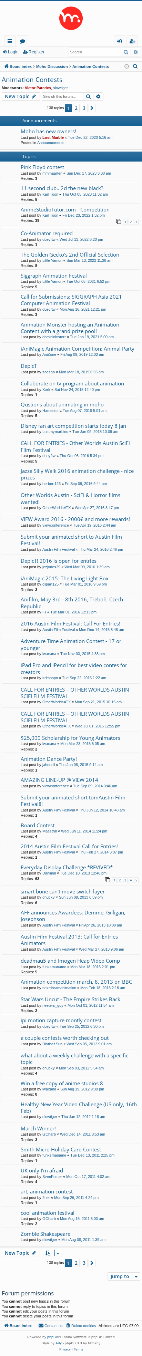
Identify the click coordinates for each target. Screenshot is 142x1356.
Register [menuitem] (134, 42)
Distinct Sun (52, 1044)
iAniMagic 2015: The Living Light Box (65, 578)
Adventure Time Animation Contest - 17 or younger (71, 644)
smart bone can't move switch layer (63, 891)
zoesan (48, 372)
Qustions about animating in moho (62, 404)
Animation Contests (32, 79)
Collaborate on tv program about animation (72, 383)
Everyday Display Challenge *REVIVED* (67, 867)
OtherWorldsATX (56, 508)
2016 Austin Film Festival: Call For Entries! (70, 623)
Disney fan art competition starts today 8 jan (73, 425)
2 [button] (76, 108)
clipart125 (50, 584)
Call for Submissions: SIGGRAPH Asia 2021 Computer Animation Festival (71, 300)
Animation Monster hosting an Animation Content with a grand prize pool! (70, 327)
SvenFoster (52, 1176)
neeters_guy (52, 1005)
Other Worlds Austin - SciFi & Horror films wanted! (70, 498)
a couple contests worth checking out (65, 1037)
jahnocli (48, 765)
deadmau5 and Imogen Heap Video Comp (70, 960)
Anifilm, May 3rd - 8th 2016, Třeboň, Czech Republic (72, 602)
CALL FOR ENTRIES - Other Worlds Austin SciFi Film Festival (75, 446)
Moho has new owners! (48, 131)
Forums (24, 42)
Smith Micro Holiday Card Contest (61, 1149)
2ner (46, 1197)
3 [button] (84, 108)
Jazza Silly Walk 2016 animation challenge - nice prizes (77, 474)
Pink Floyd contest (42, 167)
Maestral (49, 831)
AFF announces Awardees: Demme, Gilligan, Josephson (73, 915)
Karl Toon (50, 194)
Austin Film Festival (58, 549)
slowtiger (60, 88)
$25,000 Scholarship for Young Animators (70, 737)
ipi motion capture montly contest (61, 1020)
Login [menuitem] (121, 42)
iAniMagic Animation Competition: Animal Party (77, 348)
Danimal (49, 873)
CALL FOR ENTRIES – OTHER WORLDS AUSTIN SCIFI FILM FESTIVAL (75, 693)
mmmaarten (52, 173)
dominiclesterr (54, 337)
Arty (58, 1343)
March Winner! (38, 1128)
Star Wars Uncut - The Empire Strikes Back (70, 999)
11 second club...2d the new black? (62, 188)
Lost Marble (53, 137)
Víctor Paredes (38, 88)
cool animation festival (47, 1212)
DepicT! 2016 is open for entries (59, 560)
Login (13, 52)
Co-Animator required (47, 233)
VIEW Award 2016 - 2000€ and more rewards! (75, 519)
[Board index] (71, 18)
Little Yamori (52, 260)
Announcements (50, 143)
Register (36, 52)
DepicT (29, 365)
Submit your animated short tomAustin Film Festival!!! (73, 800)
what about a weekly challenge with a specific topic (74, 1058)
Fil (44, 612)
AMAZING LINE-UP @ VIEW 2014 (59, 779)
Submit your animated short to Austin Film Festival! (71, 540)
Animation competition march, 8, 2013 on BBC (76, 981)
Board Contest (37, 825)
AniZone (49, 354)
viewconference (55, 525)
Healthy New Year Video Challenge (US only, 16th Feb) (79, 1107)
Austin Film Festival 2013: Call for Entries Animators (69, 939)
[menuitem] (135, 66)
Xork (46, 389)
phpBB (52, 1337)
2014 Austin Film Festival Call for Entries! (69, 846)
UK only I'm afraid (42, 1170)
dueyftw (48, 239)
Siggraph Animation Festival (54, 275)
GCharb (49, 1134)
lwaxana (49, 654)
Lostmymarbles (55, 431)
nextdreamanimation (59, 988)
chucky (48, 897)
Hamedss (50, 410)
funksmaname (54, 967)
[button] (92, 108)
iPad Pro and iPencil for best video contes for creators (74, 668)
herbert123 (51, 484)
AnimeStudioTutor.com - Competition (65, 209)
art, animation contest (47, 1191)
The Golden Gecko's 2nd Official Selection (70, 254)
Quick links (11, 42)
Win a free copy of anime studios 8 (62, 1083)
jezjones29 (51, 567)
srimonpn (50, 678)
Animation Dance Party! (49, 758)
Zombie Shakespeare (45, 1233)
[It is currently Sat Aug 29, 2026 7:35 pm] (126, 67)
